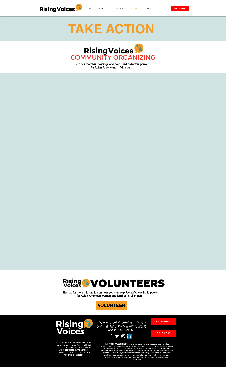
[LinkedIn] (129, 336)
